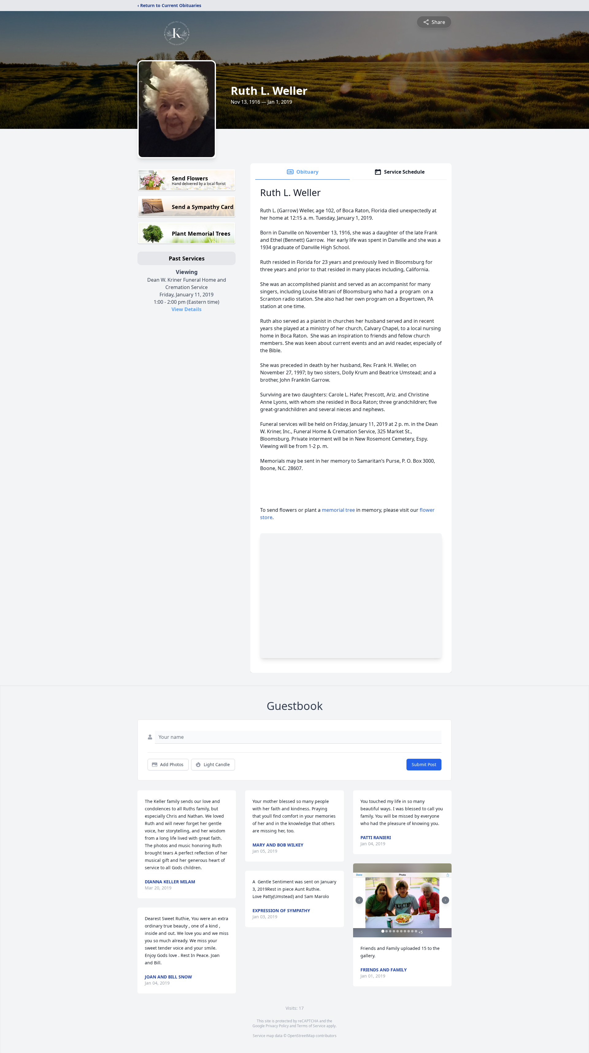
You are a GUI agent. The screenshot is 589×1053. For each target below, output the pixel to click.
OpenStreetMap (301, 1035)
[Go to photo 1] (382, 931)
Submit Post (424, 764)
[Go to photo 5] (397, 931)
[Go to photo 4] (394, 931)
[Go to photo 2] (386, 931)
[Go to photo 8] (408, 931)
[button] (402, 900)
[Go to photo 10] (416, 931)
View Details (186, 309)
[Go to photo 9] (412, 931)
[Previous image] (359, 900)
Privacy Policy (277, 1025)
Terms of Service (311, 1025)
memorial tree (338, 510)
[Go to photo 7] (405, 931)
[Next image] (445, 900)
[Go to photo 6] (401, 931)
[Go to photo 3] (390, 931)
